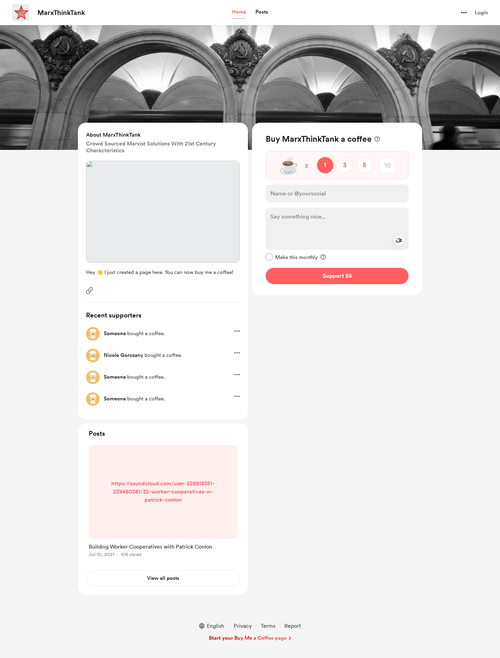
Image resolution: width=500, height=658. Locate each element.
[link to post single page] (163, 502)
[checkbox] (292, 257)
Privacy (243, 626)
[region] (337, 209)
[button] (239, 12)
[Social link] (89, 290)
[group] (163, 502)
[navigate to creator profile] (20, 12)
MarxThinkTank (61, 12)
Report (292, 626)
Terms (268, 626)
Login (481, 13)
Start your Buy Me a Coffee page (247, 638)
